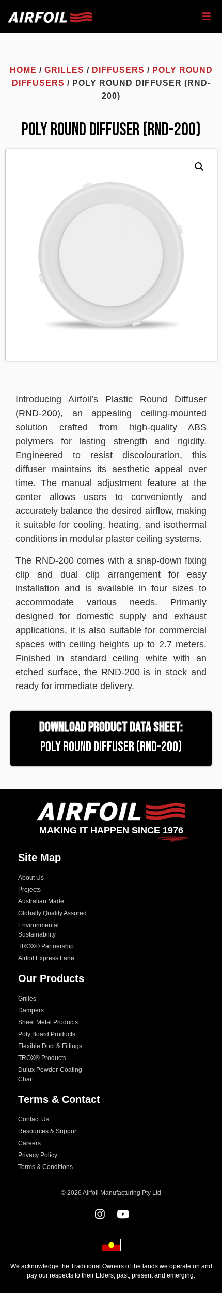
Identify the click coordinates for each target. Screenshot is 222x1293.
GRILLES (64, 70)
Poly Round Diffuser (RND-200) (111, 747)
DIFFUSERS (118, 70)
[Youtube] (122, 1214)
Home (23, 70)
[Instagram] (99, 1214)
